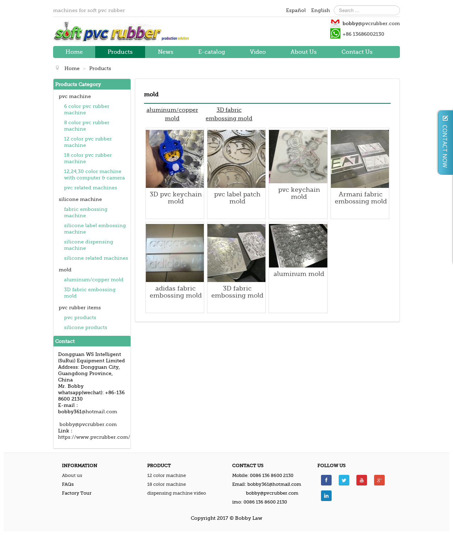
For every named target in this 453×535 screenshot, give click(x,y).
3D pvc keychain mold (176, 198)
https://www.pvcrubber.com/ (94, 437)
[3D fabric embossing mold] (236, 252)
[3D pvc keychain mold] (175, 158)
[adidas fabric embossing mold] (175, 252)
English (320, 10)
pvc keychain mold (299, 193)
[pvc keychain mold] (298, 156)
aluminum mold (299, 273)
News (165, 52)
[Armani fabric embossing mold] (360, 158)
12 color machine (166, 475)
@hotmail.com (99, 411)
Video (258, 52)
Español (296, 10)
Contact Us (357, 52)
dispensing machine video (176, 493)
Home (74, 52)
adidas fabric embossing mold (176, 292)
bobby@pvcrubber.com (88, 424)
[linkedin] (326, 495)
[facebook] (326, 479)
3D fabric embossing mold (237, 292)
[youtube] (362, 479)
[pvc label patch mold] (236, 158)
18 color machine (166, 484)
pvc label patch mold (237, 198)
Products (120, 52)
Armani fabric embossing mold (361, 198)
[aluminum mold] (298, 245)
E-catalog (211, 52)
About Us (304, 52)
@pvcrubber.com (379, 23)
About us (72, 475)
